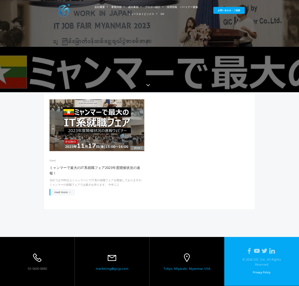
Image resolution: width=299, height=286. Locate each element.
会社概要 (99, 7)
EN (162, 14)
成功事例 (133, 7)
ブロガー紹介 (152, 7)
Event (52, 160)
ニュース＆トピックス (141, 14)
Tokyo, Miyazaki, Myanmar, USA (186, 268)
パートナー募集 (189, 7)
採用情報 (172, 7)
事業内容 (116, 7)
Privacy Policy (261, 272)
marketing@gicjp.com (112, 268)
